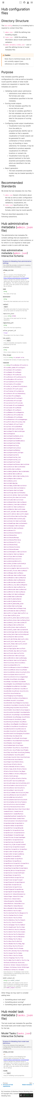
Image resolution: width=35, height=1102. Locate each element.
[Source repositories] (24, 2)
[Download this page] (28, 2)
